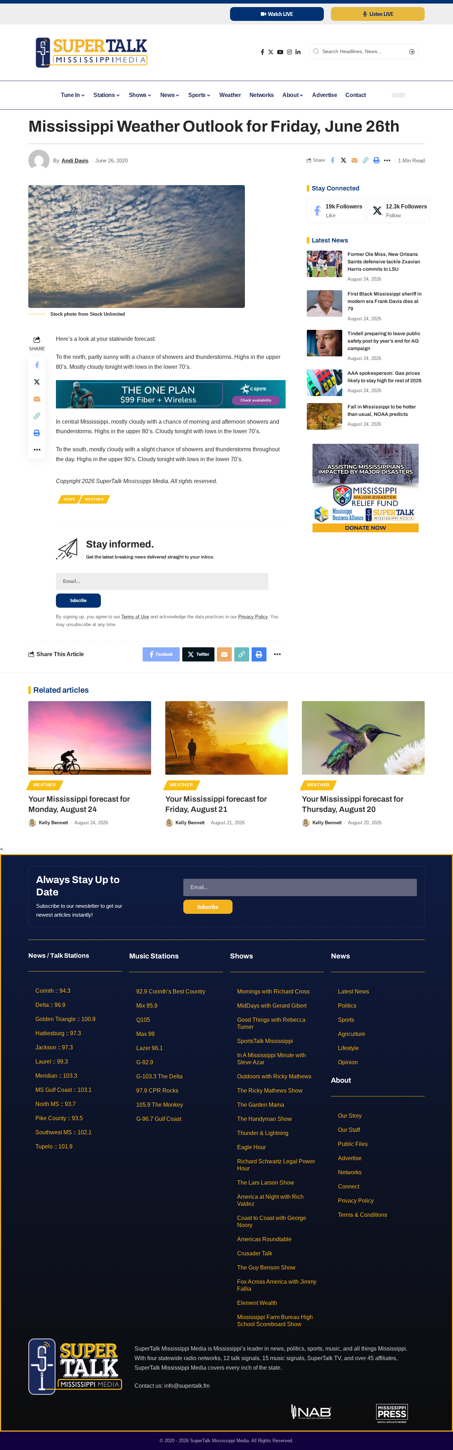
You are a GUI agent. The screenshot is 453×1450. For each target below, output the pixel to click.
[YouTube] (280, 52)
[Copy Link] (365, 160)
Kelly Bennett (53, 822)
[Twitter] (270, 52)
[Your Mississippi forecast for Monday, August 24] (89, 738)
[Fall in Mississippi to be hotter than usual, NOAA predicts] (324, 416)
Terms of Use (135, 616)
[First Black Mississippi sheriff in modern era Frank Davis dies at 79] (324, 303)
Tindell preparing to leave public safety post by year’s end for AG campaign (384, 341)
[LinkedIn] (298, 52)
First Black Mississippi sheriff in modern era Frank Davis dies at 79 (385, 301)
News (69, 499)
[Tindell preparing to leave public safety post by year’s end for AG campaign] (324, 343)
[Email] (354, 160)
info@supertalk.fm (187, 1386)
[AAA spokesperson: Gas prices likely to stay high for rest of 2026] (324, 382)
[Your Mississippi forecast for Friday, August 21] (226, 738)
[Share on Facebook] (332, 160)
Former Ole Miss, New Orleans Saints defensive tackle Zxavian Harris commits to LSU (384, 262)
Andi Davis (75, 160)
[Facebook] (262, 52)
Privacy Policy (253, 616)
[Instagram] (289, 52)
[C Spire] (171, 394)
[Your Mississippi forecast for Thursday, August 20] (363, 738)
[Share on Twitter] (343, 160)
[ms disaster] (365, 488)
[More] (387, 160)
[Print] (376, 160)
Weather (94, 499)
